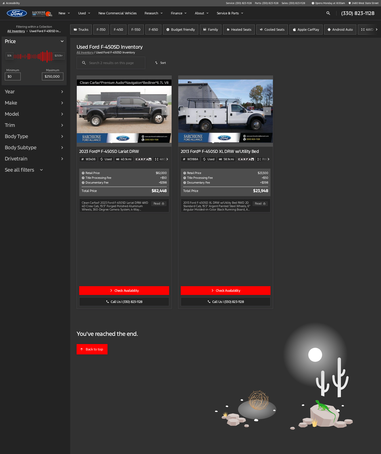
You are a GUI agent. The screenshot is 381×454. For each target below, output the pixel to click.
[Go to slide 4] (130, 141)
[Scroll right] (376, 29)
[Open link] (143, 159)
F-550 (135, 29)
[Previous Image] (83, 111)
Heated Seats (241, 29)
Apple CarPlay (308, 29)
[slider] (9, 55)
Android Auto (342, 29)
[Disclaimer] (83, 173)
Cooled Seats (274, 29)
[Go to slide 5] (137, 141)
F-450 (118, 29)
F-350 (101, 29)
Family (213, 29)
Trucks (83, 29)
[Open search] (328, 13)
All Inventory (85, 52)
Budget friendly (183, 29)
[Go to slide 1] (111, 141)
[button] (84, 111)
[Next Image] (166, 111)
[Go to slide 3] (124, 141)
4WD (369, 29)
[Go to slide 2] (117, 141)
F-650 (153, 29)
